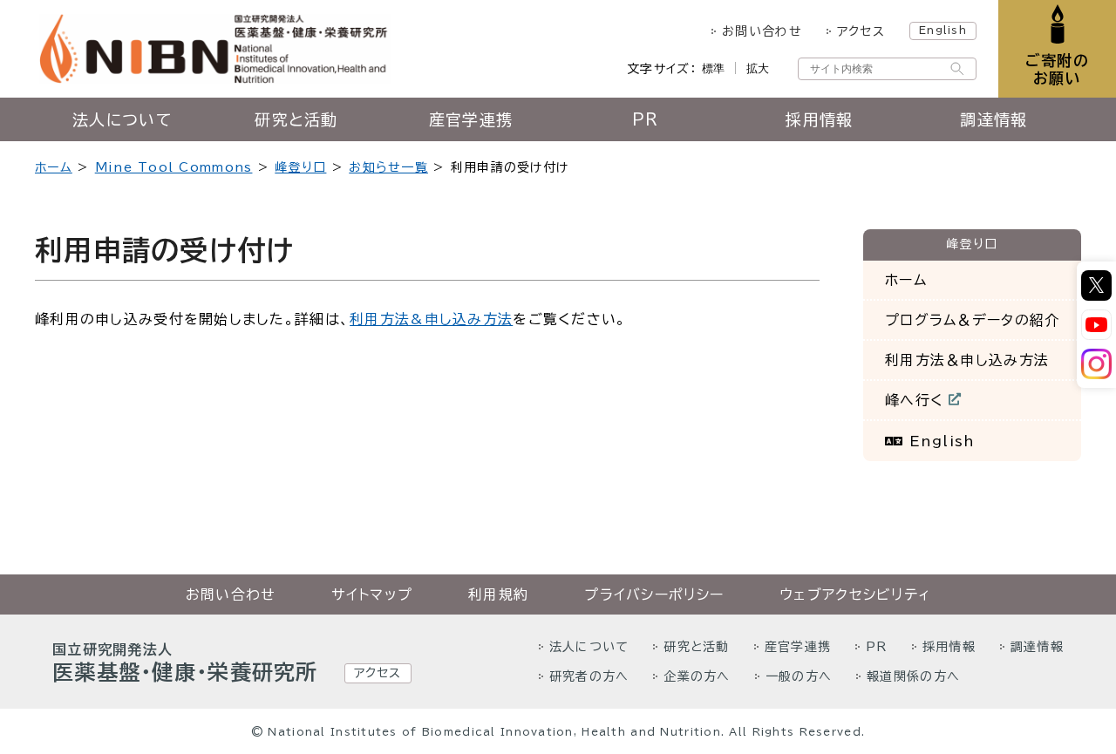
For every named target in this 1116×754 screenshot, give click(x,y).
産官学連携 (471, 119)
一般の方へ (799, 676)
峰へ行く (925, 404)
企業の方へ (696, 676)
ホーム (53, 167)
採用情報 (819, 119)
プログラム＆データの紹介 (972, 320)
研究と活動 (296, 119)
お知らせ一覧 (388, 167)
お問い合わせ (762, 31)
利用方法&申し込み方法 (431, 319)
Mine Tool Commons (174, 167)
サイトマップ (371, 594)
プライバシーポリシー (654, 594)
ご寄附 (1057, 69)
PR (645, 119)
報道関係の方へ (913, 676)
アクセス (861, 31)
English (943, 29)
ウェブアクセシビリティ (854, 594)
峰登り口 (300, 167)
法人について (122, 119)
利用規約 (498, 594)
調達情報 (993, 119)
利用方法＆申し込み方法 (967, 360)
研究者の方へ (589, 676)
